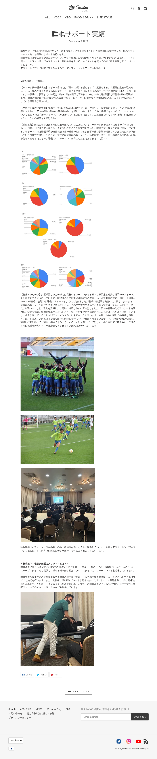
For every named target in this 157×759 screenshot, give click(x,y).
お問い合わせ (15, 713)
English (15, 740)
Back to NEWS (81, 691)
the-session (127, 749)
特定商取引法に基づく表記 (40, 713)
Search (11, 709)
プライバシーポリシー (19, 717)
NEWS (39, 709)
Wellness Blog (54, 709)
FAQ (68, 709)
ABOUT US (25, 709)
